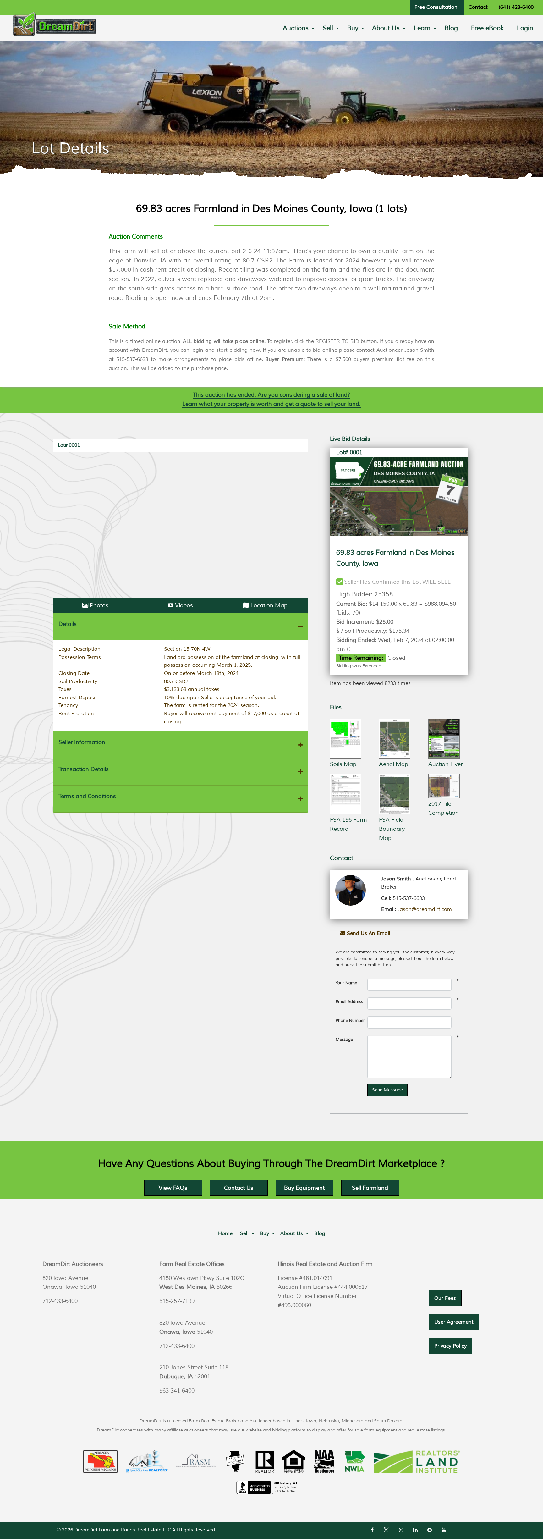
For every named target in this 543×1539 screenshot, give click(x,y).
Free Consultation (436, 7)
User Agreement (454, 1322)
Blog (451, 28)
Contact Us (238, 1187)
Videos (184, 605)
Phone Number (350, 1020)
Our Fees (445, 1298)
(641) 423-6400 (516, 7)
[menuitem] (296, 28)
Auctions (296, 28)
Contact (478, 7)
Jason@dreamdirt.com (425, 909)
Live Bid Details (350, 438)
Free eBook (487, 28)
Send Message (387, 1090)
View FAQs (173, 1187)
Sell (328, 28)
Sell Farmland (370, 1187)
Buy (352, 28)
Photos (99, 605)
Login (525, 28)
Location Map (269, 605)
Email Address (349, 1001)
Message (344, 1039)
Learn (422, 28)
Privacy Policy (450, 1346)
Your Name (346, 982)
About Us (386, 28)
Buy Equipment (304, 1187)
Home (225, 1233)
